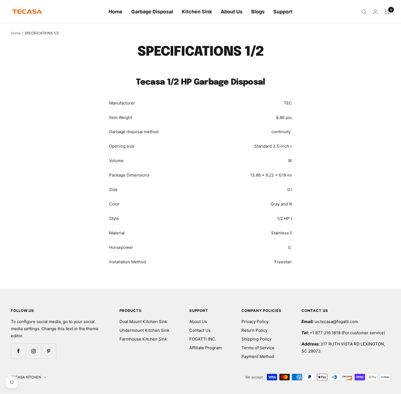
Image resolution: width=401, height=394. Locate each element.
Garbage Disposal (152, 11)
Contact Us (200, 330)
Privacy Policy (254, 321)
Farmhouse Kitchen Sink (143, 339)
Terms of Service (257, 347)
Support (282, 11)
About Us (232, 11)
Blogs (258, 11)
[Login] (375, 11)
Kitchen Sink (197, 11)
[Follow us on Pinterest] (48, 351)
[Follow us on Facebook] (18, 351)
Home (115, 11)
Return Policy (254, 330)
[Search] (363, 11)
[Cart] (387, 11)
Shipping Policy (256, 339)
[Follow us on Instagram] (33, 351)
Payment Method (257, 356)
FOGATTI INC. (202, 339)
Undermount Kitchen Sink (144, 330)
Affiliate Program (205, 347)
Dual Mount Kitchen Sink (143, 321)
